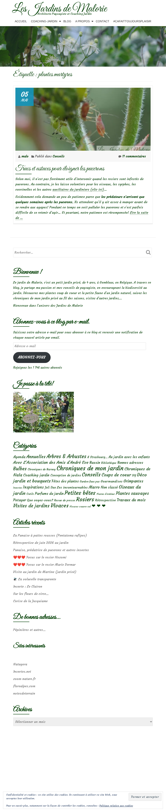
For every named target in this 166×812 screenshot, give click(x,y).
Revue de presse (64, 500)
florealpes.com (24, 686)
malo (25, 156)
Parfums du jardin (49, 493)
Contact (102, 21)
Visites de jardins (31, 506)
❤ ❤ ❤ (98, 506)
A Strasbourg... (97, 457)
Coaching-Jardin (44, 21)
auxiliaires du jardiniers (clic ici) (78, 189)
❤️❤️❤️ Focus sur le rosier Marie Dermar (44, 564)
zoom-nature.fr (24, 679)
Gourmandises (111, 481)
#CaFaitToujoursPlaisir (132, 21)
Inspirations (33, 487)
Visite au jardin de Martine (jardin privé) (44, 572)
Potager (19, 500)
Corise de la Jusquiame (30, 601)
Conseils (58, 156)
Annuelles (36, 456)
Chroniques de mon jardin (90, 468)
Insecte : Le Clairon (27, 586)
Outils (30, 494)
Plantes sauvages (132, 493)
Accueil (21, 21)
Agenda (19, 457)
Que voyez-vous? (40, 500)
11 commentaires (134, 156)
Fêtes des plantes (65, 481)
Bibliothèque (108, 463)
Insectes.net (22, 671)
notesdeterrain (24, 693)
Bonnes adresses (130, 463)
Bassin (94, 462)
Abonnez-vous (32, 357)
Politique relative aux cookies (116, 805)
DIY (134, 475)
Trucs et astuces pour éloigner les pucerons (59, 168)
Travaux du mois (131, 499)
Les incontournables (72, 487)
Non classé (109, 487)
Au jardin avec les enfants (129, 457)
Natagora (20, 664)
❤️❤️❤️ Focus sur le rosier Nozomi (39, 557)
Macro (94, 487)
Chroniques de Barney (42, 469)
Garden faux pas (90, 481)
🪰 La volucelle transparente (34, 579)
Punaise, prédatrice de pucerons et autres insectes (51, 550)
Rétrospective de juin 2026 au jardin (40, 543)
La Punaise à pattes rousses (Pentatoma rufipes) (50, 535)
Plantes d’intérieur (106, 494)
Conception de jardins (65, 475)
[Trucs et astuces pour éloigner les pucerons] (83, 118)
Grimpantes (133, 481)
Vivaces (60, 505)
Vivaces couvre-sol (80, 506)
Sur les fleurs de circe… (31, 594)
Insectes (17, 487)
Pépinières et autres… (29, 630)
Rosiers (85, 499)
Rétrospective (105, 500)
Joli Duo (50, 487)
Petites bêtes (80, 492)
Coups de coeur (116, 475)
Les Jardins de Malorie (59, 9)
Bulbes (20, 469)
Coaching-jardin (36, 475)
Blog (67, 21)
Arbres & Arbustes (66, 456)
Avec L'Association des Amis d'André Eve (50, 462)
